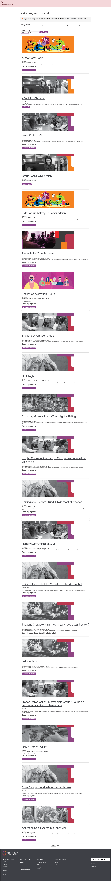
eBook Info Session (33, 98)
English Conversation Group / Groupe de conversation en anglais (54, 459)
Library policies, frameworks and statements (9, 869)
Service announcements (25, 869)
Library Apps (108, 859)
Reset (46, 32)
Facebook (93, 859)
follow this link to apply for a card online (74, 18)
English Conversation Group (38, 294)
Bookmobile (22, 864)
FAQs (38, 864)
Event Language (82, 25)
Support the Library (60, 859)
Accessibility (94, 866)
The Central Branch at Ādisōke (26, 867)
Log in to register (26, 106)
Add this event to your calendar (29, 70)
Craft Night (28, 376)
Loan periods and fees (41, 862)
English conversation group (38, 335)
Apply (42, 32)
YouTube (102, 859)
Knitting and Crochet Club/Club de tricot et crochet (52, 502)
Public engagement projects (60, 864)
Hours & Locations (25, 859)
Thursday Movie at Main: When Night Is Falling (49, 416)
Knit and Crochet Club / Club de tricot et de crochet (52, 584)
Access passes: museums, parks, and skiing (44, 867)
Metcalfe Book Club (33, 135)
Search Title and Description (26, 25)
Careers (4, 874)
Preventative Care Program (38, 253)
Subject (41, 25)
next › (58, 845)
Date (30, 30)
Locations (69, 25)
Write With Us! (30, 661)
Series (57, 25)
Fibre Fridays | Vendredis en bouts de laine (46, 787)
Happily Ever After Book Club (39, 543)
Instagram (96, 859)
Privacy (92, 863)
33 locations (41, 19)
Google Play (105, 859)
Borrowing (40, 859)
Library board (5, 864)
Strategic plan (5, 866)
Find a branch (22, 862)
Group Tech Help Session (37, 176)
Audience (23, 30)
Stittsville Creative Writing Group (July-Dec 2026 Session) (55, 624)
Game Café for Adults (34, 747)
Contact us (5, 872)
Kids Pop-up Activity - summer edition (44, 213)
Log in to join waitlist (27, 184)
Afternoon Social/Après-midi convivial (44, 827)
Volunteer (56, 862)
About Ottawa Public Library (8, 860)
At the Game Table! (33, 58)
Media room (5, 876)
